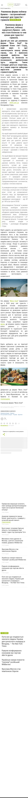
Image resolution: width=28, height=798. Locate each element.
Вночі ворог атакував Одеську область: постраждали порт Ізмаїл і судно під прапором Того (14, 530)
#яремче (12, 413)
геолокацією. (5, 399)
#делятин (20, 414)
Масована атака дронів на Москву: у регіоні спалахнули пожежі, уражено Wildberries (12, 541)
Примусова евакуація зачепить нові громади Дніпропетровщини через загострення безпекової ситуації (14, 507)
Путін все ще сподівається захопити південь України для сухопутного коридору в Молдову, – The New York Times (13, 580)
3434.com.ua (14, 103)
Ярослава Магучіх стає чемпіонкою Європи (10, 550)
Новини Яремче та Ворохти (8, 411)
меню (3, 324)
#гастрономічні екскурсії (6, 414)
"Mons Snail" (14, 301)
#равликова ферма (5, 413)
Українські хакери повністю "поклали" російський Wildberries (14, 559)
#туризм (15, 414)
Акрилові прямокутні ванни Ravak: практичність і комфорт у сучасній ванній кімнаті (13, 518)
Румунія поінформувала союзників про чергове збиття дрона (13, 568)
